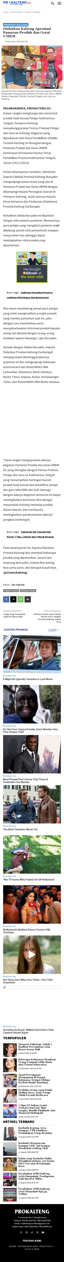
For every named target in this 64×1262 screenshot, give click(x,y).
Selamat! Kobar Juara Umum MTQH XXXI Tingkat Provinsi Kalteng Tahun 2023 (47, 618)
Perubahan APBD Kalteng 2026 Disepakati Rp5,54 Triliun (34, 1191)
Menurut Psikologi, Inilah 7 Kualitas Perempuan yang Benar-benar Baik (35, 1047)
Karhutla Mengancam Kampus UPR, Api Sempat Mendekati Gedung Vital (34, 1146)
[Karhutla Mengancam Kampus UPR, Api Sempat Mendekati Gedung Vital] (10, 1149)
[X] (13, 599)
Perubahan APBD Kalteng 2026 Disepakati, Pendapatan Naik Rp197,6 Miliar (36, 1176)
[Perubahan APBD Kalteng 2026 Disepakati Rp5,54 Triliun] (10, 1194)
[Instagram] (26, 1232)
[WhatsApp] (20, 599)
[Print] (28, 599)
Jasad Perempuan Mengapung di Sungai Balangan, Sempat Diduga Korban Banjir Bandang (34, 1078)
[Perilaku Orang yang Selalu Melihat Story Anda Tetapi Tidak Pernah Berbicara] (10, 1096)
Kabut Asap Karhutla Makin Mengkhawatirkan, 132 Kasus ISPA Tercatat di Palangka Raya (36, 1162)
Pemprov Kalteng (32, 12)
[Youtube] (43, 1232)
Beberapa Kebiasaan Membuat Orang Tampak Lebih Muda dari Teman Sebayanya (37, 1062)
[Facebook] (6, 599)
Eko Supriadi (18, 584)
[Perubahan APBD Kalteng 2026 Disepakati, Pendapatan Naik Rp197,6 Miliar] (10, 1179)
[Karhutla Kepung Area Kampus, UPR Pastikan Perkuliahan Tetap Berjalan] (10, 1134)
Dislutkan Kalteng (28, 590)
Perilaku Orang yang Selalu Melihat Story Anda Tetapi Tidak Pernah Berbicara (35, 1093)
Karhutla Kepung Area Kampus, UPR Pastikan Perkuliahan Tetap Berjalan (35, 1131)
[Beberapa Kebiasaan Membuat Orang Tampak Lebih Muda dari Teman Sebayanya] (10, 1065)
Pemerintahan (17, 12)
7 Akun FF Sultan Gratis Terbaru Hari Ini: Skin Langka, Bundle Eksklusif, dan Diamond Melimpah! (36, 1109)
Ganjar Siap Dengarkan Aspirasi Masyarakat (14, 615)
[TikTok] (32, 1232)
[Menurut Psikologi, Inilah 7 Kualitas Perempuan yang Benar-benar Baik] (10, 1050)
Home (6, 12)
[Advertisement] (32, 420)
